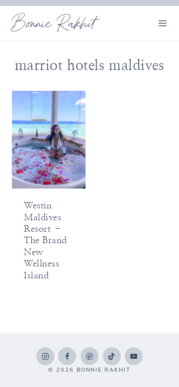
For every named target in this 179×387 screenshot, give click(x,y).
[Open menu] (162, 23)
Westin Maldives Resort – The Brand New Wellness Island (45, 240)
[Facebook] (67, 356)
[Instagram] (45, 356)
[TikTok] (112, 356)
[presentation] (49, 140)
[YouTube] (134, 356)
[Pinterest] (89, 356)
